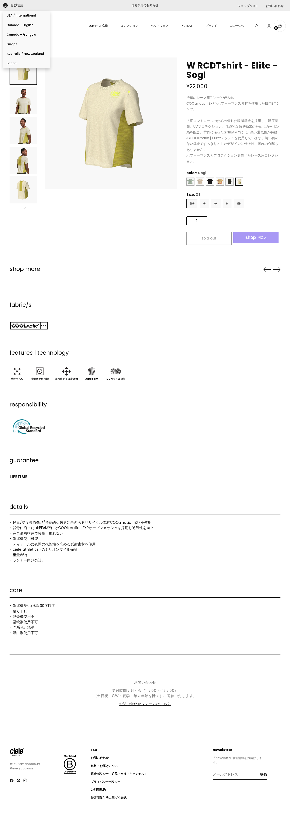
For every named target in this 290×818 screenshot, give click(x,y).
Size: (193, 194)
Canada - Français (21, 34)
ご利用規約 (98, 789)
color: (196, 172)
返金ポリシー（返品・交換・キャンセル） (119, 774)
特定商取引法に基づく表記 (109, 798)
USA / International (21, 15)
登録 (263, 774)
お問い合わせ (275, 6)
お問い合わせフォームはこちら (145, 703)
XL (239, 203)
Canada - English (20, 25)
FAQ (94, 750)
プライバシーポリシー (106, 782)
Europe (12, 44)
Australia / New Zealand (25, 54)
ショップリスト (248, 6)
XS (192, 203)
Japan (12, 63)
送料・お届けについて (106, 766)
